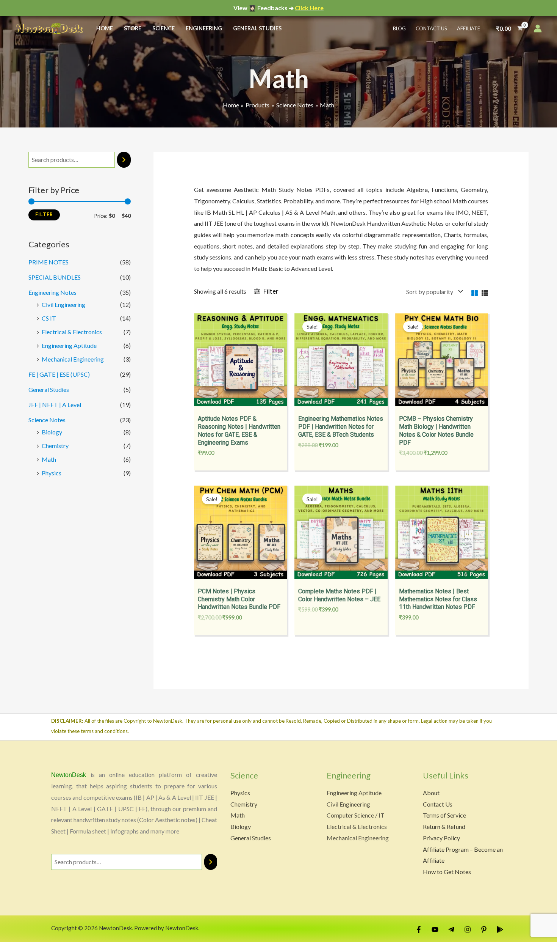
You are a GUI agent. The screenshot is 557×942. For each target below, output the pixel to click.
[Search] (124, 160)
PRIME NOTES (48, 262)
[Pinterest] (483, 929)
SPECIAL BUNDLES (54, 277)
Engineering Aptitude (69, 345)
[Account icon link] (538, 28)
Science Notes (47, 419)
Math (49, 459)
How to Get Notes (447, 871)
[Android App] (500, 929)
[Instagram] (467, 929)
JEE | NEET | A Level (54, 404)
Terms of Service (444, 815)
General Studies (48, 389)
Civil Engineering (63, 304)
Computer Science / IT (356, 815)
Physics (51, 473)
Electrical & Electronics (72, 331)
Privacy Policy (441, 837)
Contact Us (437, 804)
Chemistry (55, 445)
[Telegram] (451, 929)
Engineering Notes (52, 292)
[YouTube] (435, 929)
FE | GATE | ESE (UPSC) (59, 374)
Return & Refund (444, 826)
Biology (52, 432)
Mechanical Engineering (73, 359)
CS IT (49, 318)
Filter (44, 214)
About (431, 792)
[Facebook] (418, 929)
